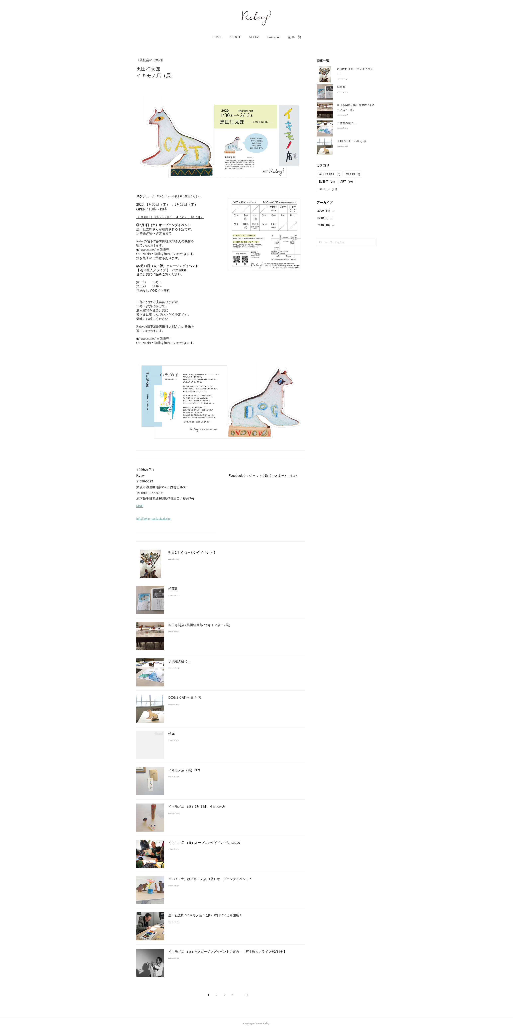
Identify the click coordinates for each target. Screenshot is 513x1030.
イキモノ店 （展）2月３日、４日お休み (196, 806)
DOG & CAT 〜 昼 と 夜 (185, 697)
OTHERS (328, 189)
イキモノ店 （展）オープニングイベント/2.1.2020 (204, 842)
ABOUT (235, 37)
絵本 (171, 733)
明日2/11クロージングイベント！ (192, 552)
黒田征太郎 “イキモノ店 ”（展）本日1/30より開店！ (205, 915)
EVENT (327, 181)
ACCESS (254, 37)
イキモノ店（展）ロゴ (184, 770)
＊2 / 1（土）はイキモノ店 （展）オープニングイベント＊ (210, 878)
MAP (139, 505)
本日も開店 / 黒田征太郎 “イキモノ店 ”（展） (200, 625)
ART (346, 181)
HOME (216, 37)
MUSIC (353, 174)
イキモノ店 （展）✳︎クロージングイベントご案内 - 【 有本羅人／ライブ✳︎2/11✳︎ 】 (227, 951)
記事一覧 (294, 37)
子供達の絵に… (179, 661)
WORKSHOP (329, 174)
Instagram (273, 37)
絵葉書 (173, 588)
